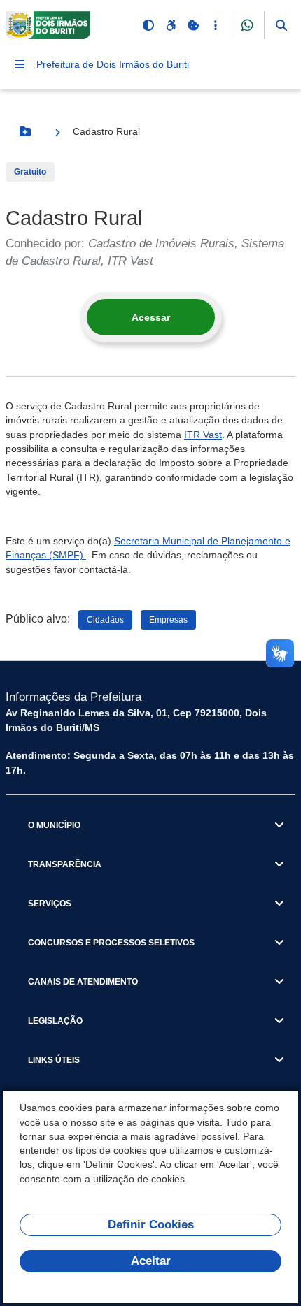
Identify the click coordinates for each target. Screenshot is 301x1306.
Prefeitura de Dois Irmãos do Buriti (112, 64)
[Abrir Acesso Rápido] (215, 25)
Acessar (151, 317)
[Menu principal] (20, 64)
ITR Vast (203, 434)
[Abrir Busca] (281, 25)
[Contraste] (148, 25)
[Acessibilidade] (171, 25)
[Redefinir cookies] (193, 25)
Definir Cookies (151, 1224)
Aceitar (151, 1261)
